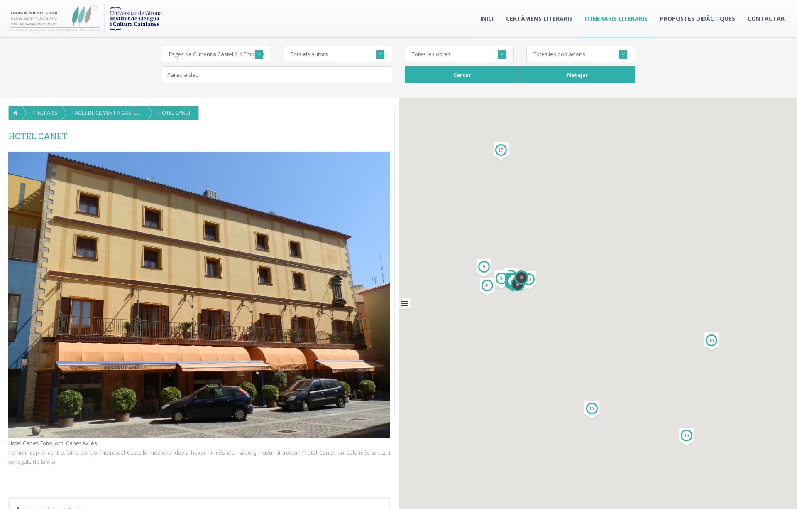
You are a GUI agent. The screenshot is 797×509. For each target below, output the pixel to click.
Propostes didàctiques (697, 18)
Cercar (462, 75)
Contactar (766, 18)
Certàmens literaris (539, 18)
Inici (487, 18)
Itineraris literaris (616, 18)
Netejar (577, 75)
